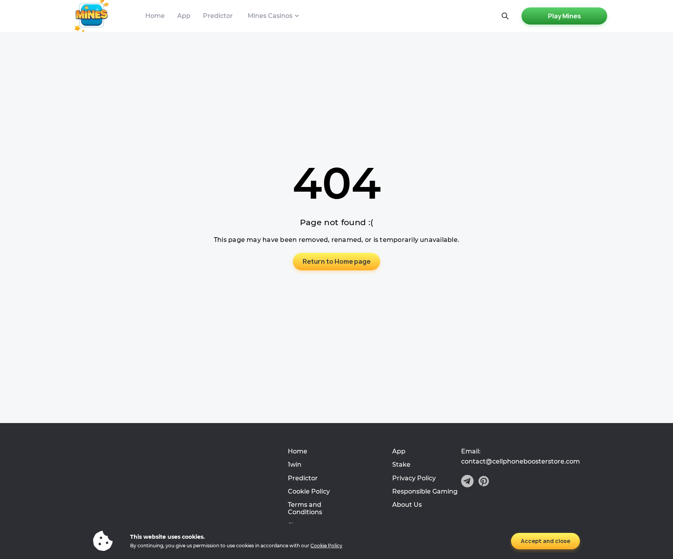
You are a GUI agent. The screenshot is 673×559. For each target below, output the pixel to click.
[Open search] (505, 16)
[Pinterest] (483, 482)
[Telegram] (467, 482)
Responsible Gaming (425, 491)
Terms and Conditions (305, 508)
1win (294, 464)
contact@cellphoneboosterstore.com (520, 461)
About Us (407, 504)
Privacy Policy (414, 478)
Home (155, 15)
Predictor (218, 15)
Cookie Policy (309, 491)
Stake (401, 464)
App (183, 15)
